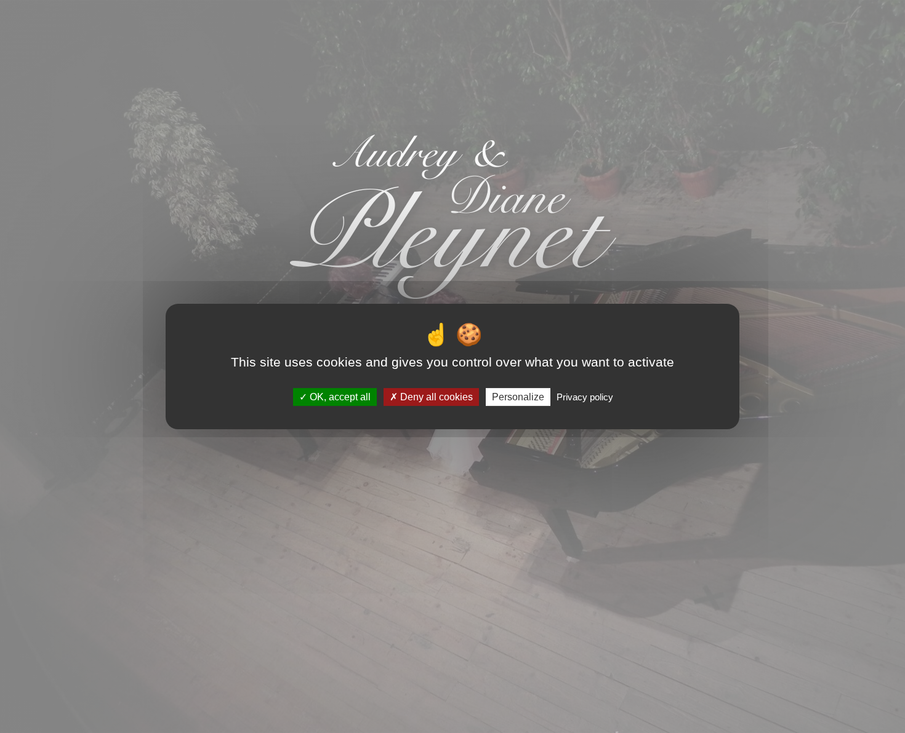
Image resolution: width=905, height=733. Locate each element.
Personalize (518, 397)
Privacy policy (585, 397)
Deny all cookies (435, 397)
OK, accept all (339, 397)
